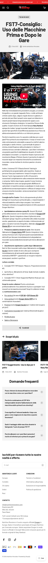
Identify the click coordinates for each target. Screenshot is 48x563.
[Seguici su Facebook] (3, 539)
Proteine (7, 305)
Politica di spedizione (33, 490)
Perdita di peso (9, 317)
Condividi (25, 328)
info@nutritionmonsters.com (12, 505)
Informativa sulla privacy (34, 482)
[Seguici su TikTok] (15, 539)
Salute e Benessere (11, 320)
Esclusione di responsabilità (36, 486)
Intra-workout (9, 299)
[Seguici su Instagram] (9, 539)
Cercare (5, 478)
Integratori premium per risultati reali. (21, 2)
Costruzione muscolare (12, 311)
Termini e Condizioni (33, 478)
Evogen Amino (17, 232)
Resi (3, 493)
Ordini (4, 490)
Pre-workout (8, 295)
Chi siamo (5, 486)
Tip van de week (24, 17)
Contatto (5, 482)
